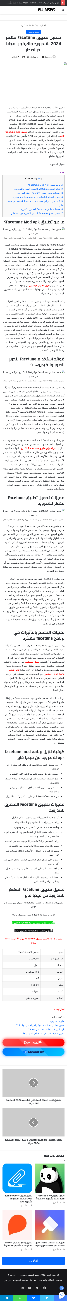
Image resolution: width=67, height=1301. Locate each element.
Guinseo (48, 57)
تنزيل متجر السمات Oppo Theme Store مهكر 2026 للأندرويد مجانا (29, 2)
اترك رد (33, 1260)
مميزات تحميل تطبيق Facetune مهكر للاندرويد (40, 193)
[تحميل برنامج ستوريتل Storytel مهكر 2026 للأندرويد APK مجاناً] (17, 1225)
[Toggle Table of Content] (62, 172)
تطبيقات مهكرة (27, 25)
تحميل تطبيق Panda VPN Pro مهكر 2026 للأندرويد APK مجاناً (50, 1197)
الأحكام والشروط (46, 1280)
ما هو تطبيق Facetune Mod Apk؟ (45, 184)
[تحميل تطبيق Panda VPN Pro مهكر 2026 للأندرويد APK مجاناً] (50, 1178)
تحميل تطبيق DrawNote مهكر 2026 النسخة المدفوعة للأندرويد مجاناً (18, 1199)
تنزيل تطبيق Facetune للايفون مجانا (32, 930)
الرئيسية (40, 25)
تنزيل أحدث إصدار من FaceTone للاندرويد (32, 922)
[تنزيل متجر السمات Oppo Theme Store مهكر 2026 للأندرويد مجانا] (50, 1225)
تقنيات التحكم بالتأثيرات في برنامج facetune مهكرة (38, 197)
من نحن (7, 1280)
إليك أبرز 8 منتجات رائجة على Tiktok (46, 1029)
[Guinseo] (46, 10)
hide (39, 178)
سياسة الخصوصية (20, 1280)
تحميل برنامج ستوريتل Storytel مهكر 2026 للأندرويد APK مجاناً (18, 1244)
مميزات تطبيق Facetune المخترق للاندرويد (42, 209)
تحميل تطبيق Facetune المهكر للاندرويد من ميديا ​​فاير (37, 213)
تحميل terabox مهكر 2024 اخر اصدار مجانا (43, 1033)
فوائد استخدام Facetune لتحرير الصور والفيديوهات (38, 189)
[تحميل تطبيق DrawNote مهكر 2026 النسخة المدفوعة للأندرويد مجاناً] (17, 1178)
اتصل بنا (33, 1280)
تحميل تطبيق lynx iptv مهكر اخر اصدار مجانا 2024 (39, 1025)
